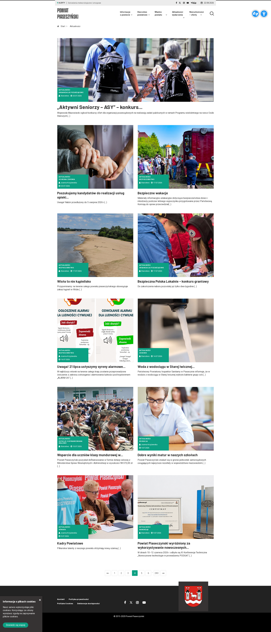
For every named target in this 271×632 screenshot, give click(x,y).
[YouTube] (188, 3)
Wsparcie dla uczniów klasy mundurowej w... (90, 455)
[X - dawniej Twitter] (180, 3)
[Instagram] (184, 3)
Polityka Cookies (65, 603)
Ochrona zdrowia (67, 179)
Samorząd (144, 530)
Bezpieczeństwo (146, 179)
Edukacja (143, 441)
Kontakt (61, 599)
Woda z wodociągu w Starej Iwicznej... (166, 366)
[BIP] (193, 3)
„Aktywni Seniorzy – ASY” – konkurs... (100, 107)
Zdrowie (143, 353)
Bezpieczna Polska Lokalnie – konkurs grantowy (173, 281)
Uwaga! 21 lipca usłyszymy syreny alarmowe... (91, 366)
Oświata (62, 530)
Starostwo (65, 96)
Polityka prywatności (79, 599)
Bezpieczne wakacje (153, 193)
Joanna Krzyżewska (69, 183)
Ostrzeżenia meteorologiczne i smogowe (84, 3)
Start (63, 26)
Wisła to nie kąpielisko (74, 281)
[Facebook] (176, 3)
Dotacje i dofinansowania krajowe (70, 442)
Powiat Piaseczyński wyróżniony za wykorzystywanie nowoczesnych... (164, 545)
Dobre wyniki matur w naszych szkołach (168, 455)
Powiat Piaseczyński (67, 13)
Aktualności (75, 26)
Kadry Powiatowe (70, 543)
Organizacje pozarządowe (71, 92)
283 (157, 573)
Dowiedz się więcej (15, 625)
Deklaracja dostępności (88, 603)
